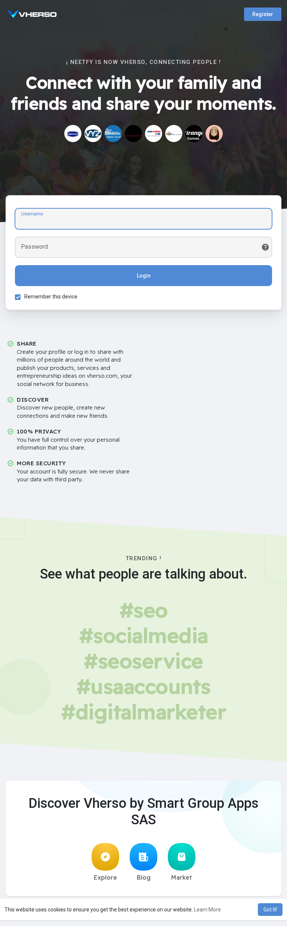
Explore (105, 877)
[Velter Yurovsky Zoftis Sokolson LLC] (93, 133)
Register (262, 14)
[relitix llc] (113, 133)
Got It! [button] (270, 910)
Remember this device (50, 297)
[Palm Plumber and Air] (153, 133)
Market (181, 877)
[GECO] (72, 133)
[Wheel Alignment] (133, 133)
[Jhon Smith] (214, 133)
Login (144, 276)
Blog (144, 877)
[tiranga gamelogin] (194, 133)
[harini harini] (173, 133)
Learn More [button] (207, 910)
